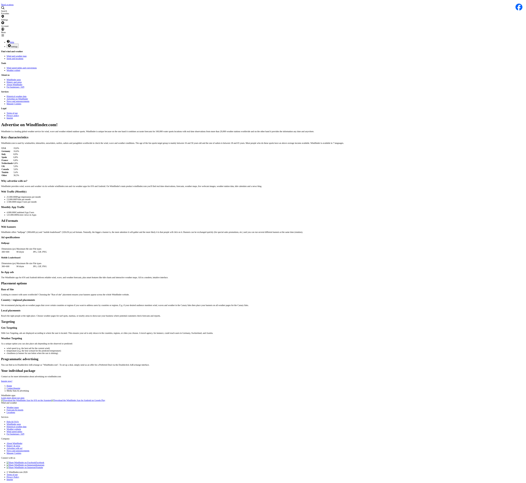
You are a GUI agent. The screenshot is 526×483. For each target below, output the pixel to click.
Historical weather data (16, 96)
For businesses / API (15, 87)
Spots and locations (15, 58)
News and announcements (18, 101)
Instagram (40, 465)
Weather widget (13, 70)
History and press (14, 82)
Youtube (39, 467)
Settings (14, 47)
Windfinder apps (14, 79)
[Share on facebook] (518, 7)
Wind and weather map (17, 56)
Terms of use (12, 113)
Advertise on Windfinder (17, 99)
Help (12, 42)
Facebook (40, 462)
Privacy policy (13, 115)
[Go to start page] (1, 2)
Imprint (10, 118)
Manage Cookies (14, 104)
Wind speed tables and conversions (22, 68)
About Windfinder (14, 84)
